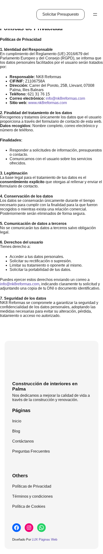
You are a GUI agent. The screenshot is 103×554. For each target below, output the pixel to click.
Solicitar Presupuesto (60, 14)
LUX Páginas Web (44, 539)
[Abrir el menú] (95, 14)
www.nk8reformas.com (47, 103)
